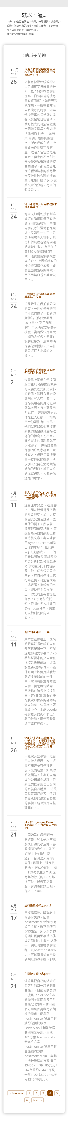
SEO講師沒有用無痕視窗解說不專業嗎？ (41, 205)
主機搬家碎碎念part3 (37, 905)
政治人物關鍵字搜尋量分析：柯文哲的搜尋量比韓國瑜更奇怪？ (39, 72)
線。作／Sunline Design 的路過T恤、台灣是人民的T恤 (40, 825)
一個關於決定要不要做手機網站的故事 (39, 295)
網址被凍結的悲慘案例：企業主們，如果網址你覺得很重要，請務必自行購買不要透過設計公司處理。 (39, 743)
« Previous (16, 1093)
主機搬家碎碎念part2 (37, 974)
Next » (37, 1100)
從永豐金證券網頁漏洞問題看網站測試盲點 (39, 371)
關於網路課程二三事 (37, 632)
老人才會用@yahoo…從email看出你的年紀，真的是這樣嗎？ (40, 495)
